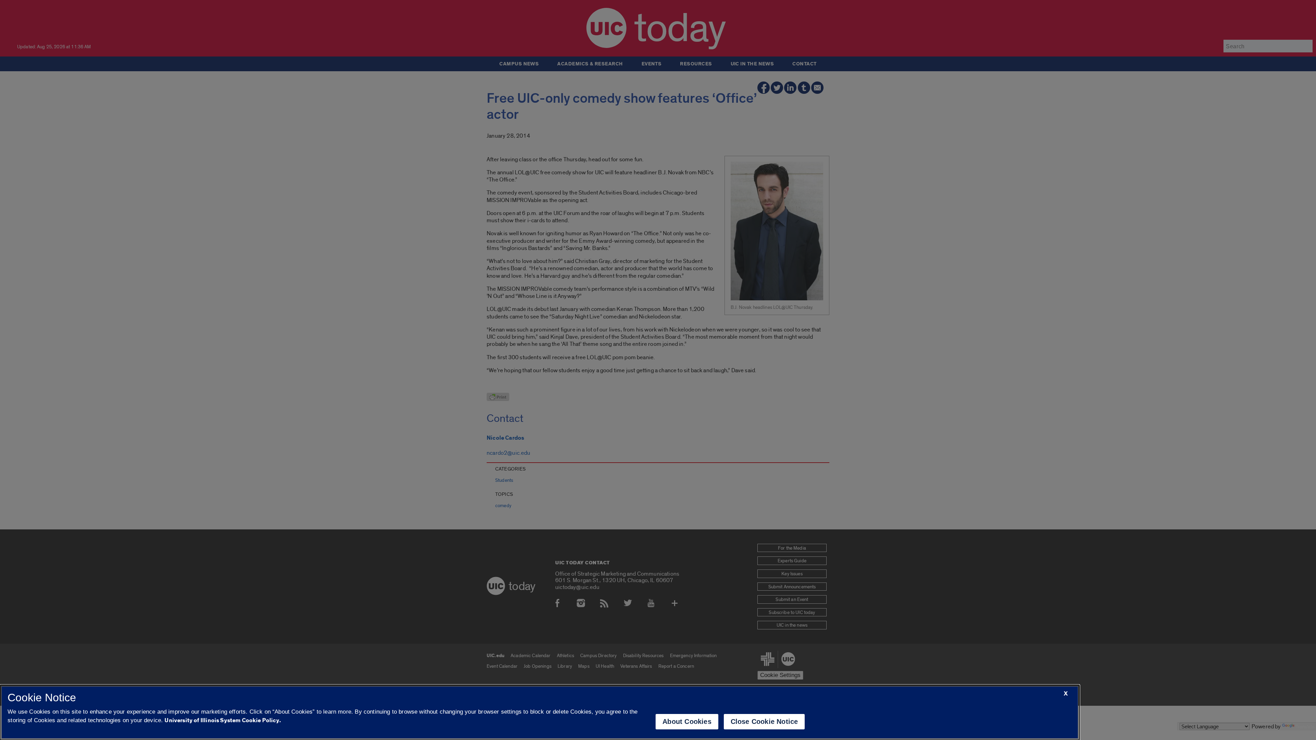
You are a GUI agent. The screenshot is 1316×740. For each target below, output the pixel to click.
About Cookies (686, 721)
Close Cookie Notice (764, 721)
